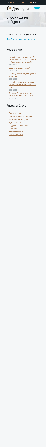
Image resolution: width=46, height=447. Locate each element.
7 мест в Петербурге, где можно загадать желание (21, 94)
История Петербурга (18, 119)
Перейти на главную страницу (20, 39)
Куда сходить (15, 122)
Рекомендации (16, 131)
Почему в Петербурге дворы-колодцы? (22, 74)
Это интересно (16, 134)
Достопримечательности (20, 116)
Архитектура (15, 113)
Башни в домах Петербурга (21, 68)
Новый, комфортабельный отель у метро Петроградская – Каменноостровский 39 (22, 59)
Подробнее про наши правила (19, 126)
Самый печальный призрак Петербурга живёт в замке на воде (22, 84)
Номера (36, 2)
